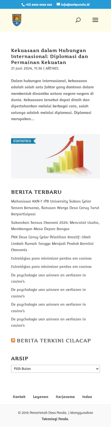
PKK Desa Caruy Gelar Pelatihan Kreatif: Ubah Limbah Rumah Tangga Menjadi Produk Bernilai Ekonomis (52, 243)
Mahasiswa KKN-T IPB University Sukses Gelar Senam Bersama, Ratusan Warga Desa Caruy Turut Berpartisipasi (55, 207)
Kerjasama (65, 396)
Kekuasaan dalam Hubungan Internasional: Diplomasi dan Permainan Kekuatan (49, 56)
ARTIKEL (52, 68)
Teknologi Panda (55, 418)
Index (87, 396)
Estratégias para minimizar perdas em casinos (51, 258)
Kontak (19, 396)
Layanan (40, 396)
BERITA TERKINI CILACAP (54, 340)
